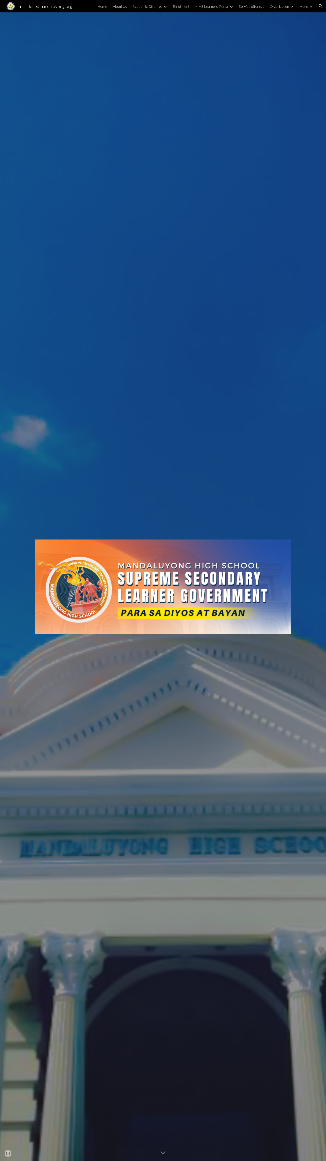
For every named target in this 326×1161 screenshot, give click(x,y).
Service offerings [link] (251, 6)
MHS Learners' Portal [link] (211, 6)
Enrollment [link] (181, 6)
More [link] (303, 6)
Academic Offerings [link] (147, 6)
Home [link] (102, 6)
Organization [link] (279, 6)
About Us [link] (120, 6)
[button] (320, 6)
